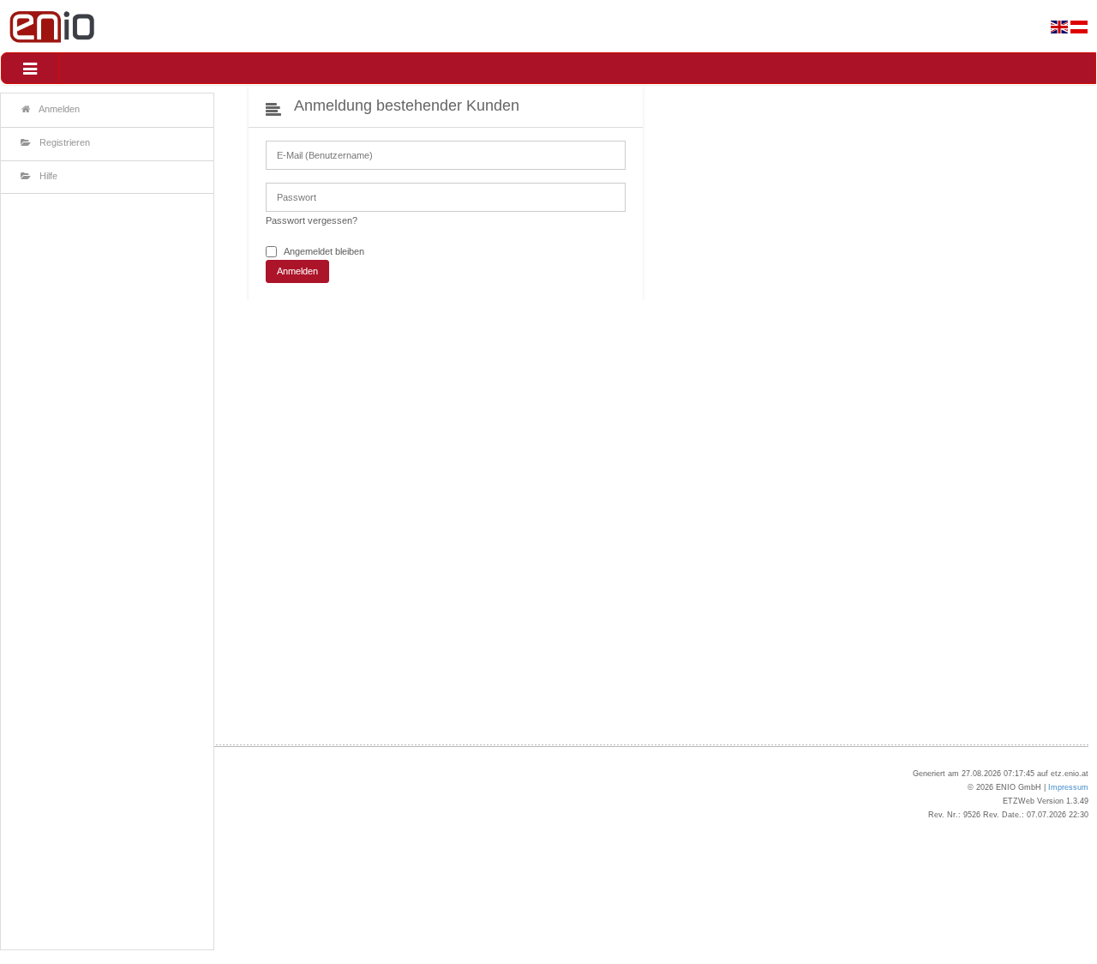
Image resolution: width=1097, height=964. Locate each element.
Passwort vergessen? (311, 220)
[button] (30, 68)
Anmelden (297, 271)
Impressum (1068, 787)
